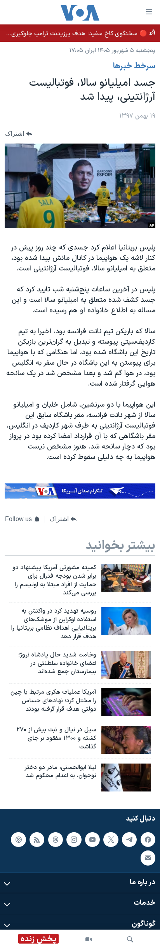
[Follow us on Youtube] (92, 839)
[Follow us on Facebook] (148, 839)
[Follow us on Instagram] (73, 839)
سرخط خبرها (134, 66)
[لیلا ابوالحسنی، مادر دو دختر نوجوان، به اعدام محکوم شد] (126, 777)
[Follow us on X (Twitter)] (110, 839)
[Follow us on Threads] (55, 839)
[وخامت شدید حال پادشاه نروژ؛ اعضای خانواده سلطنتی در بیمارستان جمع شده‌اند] (126, 665)
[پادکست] (18, 839)
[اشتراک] (148, 858)
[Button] (18, 133)
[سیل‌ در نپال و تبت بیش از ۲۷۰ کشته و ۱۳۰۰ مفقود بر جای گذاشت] (126, 740)
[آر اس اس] (37, 839)
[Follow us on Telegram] (129, 839)
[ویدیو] (88, 939)
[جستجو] (130, 939)
